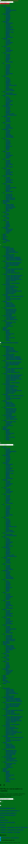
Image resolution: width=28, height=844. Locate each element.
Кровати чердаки (10, 293)
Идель (4, 235)
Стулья (7, 214)
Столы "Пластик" (10, 318)
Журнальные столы (10, 313)
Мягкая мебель (9, 23)
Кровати (8, 12)
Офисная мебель (10, 137)
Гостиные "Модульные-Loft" (13, 272)
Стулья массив (9, 325)
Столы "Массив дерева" (12, 319)
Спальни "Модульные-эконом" (13, 276)
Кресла (7, 209)
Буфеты (7, 266)
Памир (4, 168)
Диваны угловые (10, 249)
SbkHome (5, 38)
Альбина (5, 116)
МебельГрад (6, 21)
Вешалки (8, 297)
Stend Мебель (6, 105)
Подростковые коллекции (12, 287)
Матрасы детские (10, 333)
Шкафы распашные (10, 306)
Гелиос (4, 212)
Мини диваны (9, 208)
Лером (4, 6)
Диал (4, 138)
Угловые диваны (10, 205)
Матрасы (8, 36)
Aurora (4, 220)
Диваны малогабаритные (12, 252)
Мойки (4, 242)
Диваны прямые (10, 248)
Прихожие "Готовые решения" (13, 298)
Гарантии (2, 817)
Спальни (8, 8)
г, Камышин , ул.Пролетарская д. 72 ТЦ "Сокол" (12, 829)
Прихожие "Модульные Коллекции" (15, 296)
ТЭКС (4, 76)
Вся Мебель (6, 129)
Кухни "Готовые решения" (12, 265)
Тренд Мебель (6, 201)
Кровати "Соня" (10, 32)
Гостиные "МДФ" (10, 270)
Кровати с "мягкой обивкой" (13, 283)
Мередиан (5, 239)
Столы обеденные (7, 315)
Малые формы (9, 37)
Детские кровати (10, 29)
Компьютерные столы (11, 85)
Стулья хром (9, 230)
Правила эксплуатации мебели (7, 822)
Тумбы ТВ (8, 83)
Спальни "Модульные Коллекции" (14, 275)
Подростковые (9, 26)
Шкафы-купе (9, 146)
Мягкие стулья (9, 229)
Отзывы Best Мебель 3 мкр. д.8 (7, 808)
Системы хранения (10, 305)
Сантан (4, 46)
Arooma (5, 216)
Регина (4, 175)
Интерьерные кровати (11, 94)
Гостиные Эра (9, 195)
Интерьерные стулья (11, 322)
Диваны (8, 223)
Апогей (5, 203)
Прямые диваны (10, 204)
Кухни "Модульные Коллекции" (14, 262)
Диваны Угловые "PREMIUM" (13, 258)
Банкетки (8, 340)
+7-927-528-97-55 (14, 837)
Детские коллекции (10, 285)
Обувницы (8, 300)
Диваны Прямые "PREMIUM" (13, 257)
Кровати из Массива (11, 280)
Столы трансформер (11, 311)
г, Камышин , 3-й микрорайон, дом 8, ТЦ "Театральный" (14, 827)
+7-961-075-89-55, (5, 837)
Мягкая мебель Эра (10, 197)
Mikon (4, 95)
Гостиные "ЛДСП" (10, 271)
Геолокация (3, 824)
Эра (4, 192)
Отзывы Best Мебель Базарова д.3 (8, 813)
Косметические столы (11, 310)
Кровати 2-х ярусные (11, 292)
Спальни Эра (9, 194)
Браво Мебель (6, 13)
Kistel (4, 91)
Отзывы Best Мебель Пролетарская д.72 (10, 810)
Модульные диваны (10, 207)
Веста (4, 238)
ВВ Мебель (5, 227)
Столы (7, 86)
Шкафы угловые (10, 303)
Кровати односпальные (11, 289)
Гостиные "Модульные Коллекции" (14, 268)
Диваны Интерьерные (8, 256)
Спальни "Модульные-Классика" (14, 279)
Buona (4, 234)
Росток (4, 183)
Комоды (8, 34)
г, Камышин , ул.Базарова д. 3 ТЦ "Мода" (10, 832)
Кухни (7, 45)
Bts (3, 63)
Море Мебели (6, 200)
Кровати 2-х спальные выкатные (14, 291)
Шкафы (7, 20)
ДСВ (4, 159)
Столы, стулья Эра (10, 199)
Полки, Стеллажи (10, 90)
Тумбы (7, 338)
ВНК (4, 122)
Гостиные (8, 7)
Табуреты (8, 231)
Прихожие (8, 11)
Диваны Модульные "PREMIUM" (14, 259)
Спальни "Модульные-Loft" (12, 278)
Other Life (5, 236)
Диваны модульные (10, 250)
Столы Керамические (11, 316)
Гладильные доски (10, 337)
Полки (7, 336)
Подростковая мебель (11, 10)
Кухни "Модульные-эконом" (13, 263)
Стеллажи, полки (10, 113)
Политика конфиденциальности (8, 815)
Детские (8, 56)
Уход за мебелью (4, 820)
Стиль (4, 52)
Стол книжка (9, 314)
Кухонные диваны (10, 254)
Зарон (4, 151)
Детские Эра (9, 196)
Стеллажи (8, 335)
